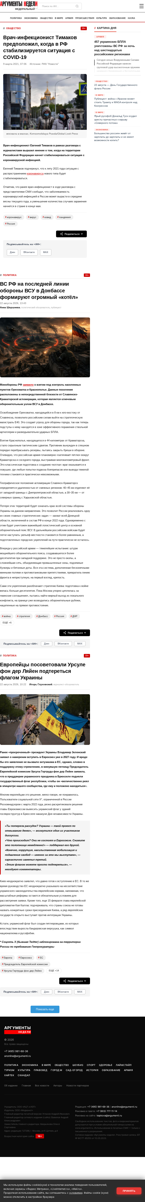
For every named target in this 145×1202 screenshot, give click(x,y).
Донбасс (42, 616)
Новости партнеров (77, 1085)
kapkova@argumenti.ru (109, 1115)
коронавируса (35, 173)
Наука (131, 18)
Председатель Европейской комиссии (25, 964)
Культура (101, 18)
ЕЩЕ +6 (7, 622)
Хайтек (9, 1075)
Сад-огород (74, 1070)
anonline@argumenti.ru (17, 1055)
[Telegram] (123, 6)
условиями (75, 1192)
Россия (10, 223)
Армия (69, 18)
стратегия (23, 616)
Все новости (42, 1085)
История (92, 1070)
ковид (47, 217)
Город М (56, 1070)
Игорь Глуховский (40, 684)
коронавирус (13, 217)
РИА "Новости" (50, 64)
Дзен (12, 252)
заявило (28, 384)
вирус (32, 217)
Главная (26, 1085)
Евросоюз (25, 957)
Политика (16, 18)
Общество (46, 18)
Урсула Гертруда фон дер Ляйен (22, 970)
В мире (59, 18)
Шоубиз (77, 1065)
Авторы (57, 1085)
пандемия (64, 217)
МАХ (45, 252)
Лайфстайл (124, 1065)
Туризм (9, 1070)
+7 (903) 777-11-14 (106, 1111)
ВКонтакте (29, 252)
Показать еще (45, 1009)
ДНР (74, 616)
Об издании (11, 1085)
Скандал (24, 1075)
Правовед (40, 1070)
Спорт (91, 1065)
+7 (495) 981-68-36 (16, 1051)
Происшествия (84, 18)
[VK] (131, 6)
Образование (117, 18)
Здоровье (105, 1065)
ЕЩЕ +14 (54, 970)
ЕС (40, 957)
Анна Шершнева (10, 307)
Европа (7, 957)
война (6, 616)
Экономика (31, 18)
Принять (129, 1190)
